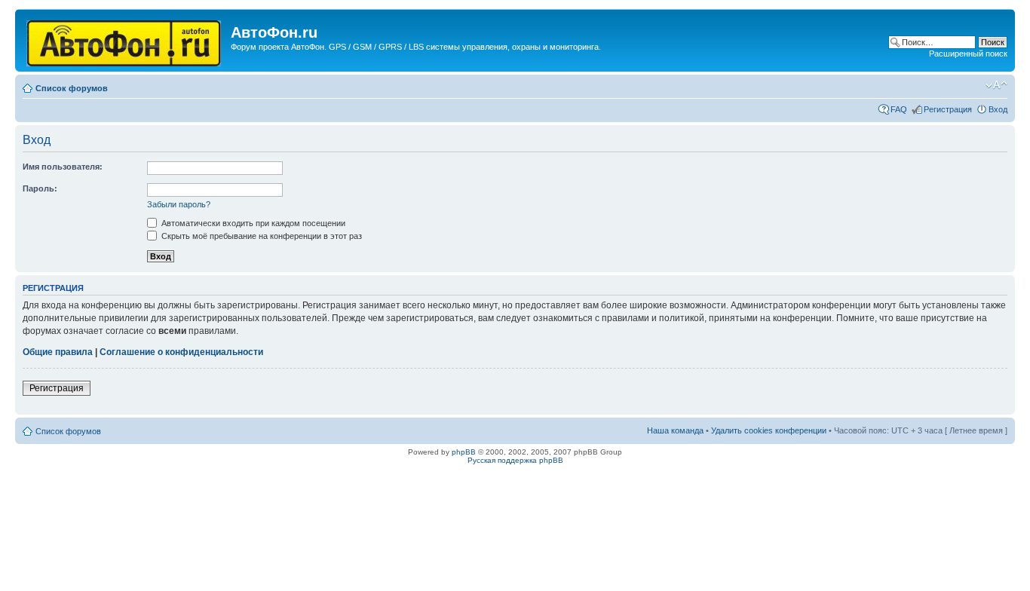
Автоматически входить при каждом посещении (252, 223)
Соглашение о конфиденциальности (181, 352)
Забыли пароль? (178, 204)
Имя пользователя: (63, 166)
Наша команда (675, 430)
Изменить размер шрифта (996, 85)
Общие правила (58, 352)
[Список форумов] (125, 40)
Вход (998, 109)
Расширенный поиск (968, 53)
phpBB (464, 452)
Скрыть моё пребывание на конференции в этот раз (260, 235)
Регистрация (948, 109)
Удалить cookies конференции (768, 430)
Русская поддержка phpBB (515, 460)
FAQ (899, 109)
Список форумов (71, 88)
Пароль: (40, 188)
